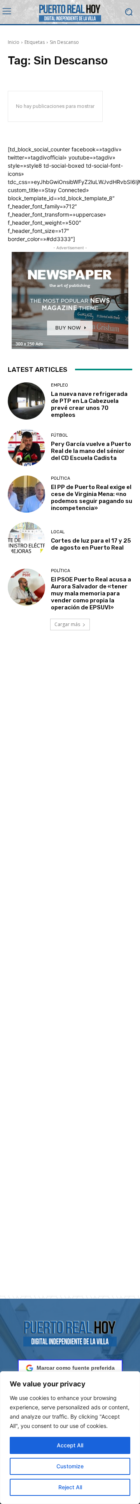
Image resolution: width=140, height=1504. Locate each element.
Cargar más (67, 624)
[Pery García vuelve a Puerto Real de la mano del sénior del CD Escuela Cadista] (26, 447)
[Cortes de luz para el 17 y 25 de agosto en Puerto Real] (26, 540)
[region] (70, 1437)
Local (58, 532)
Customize (70, 1466)
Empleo (59, 385)
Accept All (70, 1445)
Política (60, 478)
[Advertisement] (70, 972)
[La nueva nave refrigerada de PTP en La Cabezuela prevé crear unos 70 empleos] (26, 401)
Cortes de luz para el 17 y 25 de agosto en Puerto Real (91, 544)
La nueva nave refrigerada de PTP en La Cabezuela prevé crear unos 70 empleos (89, 404)
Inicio (13, 42)
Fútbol (59, 435)
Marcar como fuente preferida (76, 1368)
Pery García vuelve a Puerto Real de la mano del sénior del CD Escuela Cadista (91, 451)
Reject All (70, 1487)
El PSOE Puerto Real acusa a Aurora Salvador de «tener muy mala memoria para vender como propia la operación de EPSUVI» (91, 593)
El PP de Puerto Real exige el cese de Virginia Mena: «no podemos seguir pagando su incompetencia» (91, 498)
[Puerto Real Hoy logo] (70, 1332)
